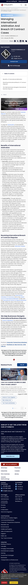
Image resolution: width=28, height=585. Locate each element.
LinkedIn (20, 484)
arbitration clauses (20, 246)
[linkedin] (20, 41)
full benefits (11, 125)
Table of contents (9, 73)
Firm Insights (14, 8)
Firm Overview (5, 474)
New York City (18, 344)
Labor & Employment (6, 531)
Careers (17, 471)
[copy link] (26, 41)
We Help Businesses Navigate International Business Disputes (14, 88)
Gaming (3, 553)
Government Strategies (7, 555)
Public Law (3, 536)
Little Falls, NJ (18, 499)
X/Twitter (20, 489)
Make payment (23, 1)
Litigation (3, 533)
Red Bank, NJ (10, 344)
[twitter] (18, 41)
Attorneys (4, 468)
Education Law (5, 524)
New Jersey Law (6, 400)
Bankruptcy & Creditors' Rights (9, 518)
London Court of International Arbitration (12, 297)
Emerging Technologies (7, 548)
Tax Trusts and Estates (8, 403)
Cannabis (3, 546)
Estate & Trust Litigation (8, 397)
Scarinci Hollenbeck (7, 320)
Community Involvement (4, 502)
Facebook (20, 486)
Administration (5, 499)
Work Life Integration (6, 512)
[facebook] (15, 41)
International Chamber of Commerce (11, 296)
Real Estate (4, 557)
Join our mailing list (11, 1)
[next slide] (25, 408)
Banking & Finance (6, 544)
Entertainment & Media (7, 551)
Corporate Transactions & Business (17, 342)
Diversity (3, 505)
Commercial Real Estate (7, 520)
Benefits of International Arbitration (12, 79)
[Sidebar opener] (25, 5)
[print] (23, 41)
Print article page (15, 65)
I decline (4, 582)
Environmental (5, 527)
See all (22, 365)
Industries (4, 471)
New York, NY (18, 497)
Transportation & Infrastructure (9, 560)
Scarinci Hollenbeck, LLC (11, 36)
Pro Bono (3, 507)
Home (2, 8)
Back (4, 95)
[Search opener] (21, 5)
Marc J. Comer (9, 394)
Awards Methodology (5, 478)
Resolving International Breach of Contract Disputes (14, 83)
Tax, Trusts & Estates (6, 538)
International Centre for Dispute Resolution (14, 300)
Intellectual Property (6, 529)
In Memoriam (4, 509)
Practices (18, 468)
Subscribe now (10, 456)
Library (7, 8)
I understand (13, 582)
